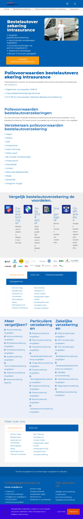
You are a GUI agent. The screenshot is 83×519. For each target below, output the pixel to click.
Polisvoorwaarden (54, 275)
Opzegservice (16, 281)
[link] (61, 29)
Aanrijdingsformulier (41, 302)
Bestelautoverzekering (22, 9)
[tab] (16, 275)
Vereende (10, 179)
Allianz (9, 138)
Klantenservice (17, 275)
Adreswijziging (17, 299)
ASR (8, 142)
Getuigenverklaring (41, 308)
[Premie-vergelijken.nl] (12, 4)
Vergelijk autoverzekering (65, 500)
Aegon (9, 134)
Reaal (8, 176)
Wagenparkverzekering (68, 386)
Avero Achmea (13, 149)
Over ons (35, 275)
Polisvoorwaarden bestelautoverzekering (50, 9)
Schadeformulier (40, 305)
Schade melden (40, 294)
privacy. (25, 514)
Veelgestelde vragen (38, 494)
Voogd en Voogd (14, 183)
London (9, 168)
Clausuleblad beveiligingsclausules (23, 93)
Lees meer (61, 512)
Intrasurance (74, 9)
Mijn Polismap (39, 288)
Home (6, 9)
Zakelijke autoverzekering (65, 492)
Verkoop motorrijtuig (20, 308)
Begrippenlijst (17, 291)
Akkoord (73, 511)
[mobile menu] (67, 4)
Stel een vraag (17, 288)
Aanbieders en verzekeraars (40, 500)
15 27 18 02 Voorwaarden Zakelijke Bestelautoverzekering (34, 97)
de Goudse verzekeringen (18, 157)
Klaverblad (11, 164)
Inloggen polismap (37, 491)
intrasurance (12, 85)
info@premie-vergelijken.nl (16, 497)
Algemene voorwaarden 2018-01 (21, 89)
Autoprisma (11, 145)
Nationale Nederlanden (17, 172)
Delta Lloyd (11, 153)
